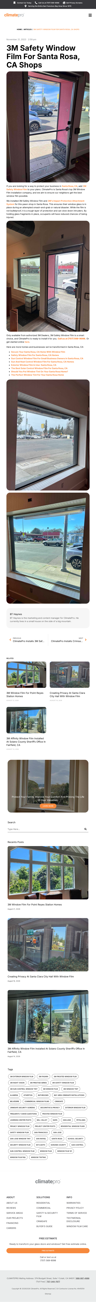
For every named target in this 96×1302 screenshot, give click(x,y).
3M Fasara (43, 1076)
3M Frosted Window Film (65, 1076)
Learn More (48, 806)
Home (19, 29)
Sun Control (77, 1145)
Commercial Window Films (37, 1101)
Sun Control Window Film (22, 1151)
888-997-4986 (82, 1278)
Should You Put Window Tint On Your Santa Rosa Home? (39, 371)
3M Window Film (50, 1089)
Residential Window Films (73, 1126)
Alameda (14, 1095)
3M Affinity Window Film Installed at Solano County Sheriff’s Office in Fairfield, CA (26, 741)
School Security (75, 1139)
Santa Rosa (57, 1139)
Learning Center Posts (20, 1120)
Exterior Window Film (75, 1108)
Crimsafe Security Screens (22, 1108)
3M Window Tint (70, 1089)
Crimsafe (59, 1101)
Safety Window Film (19, 1132)
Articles (28, 29)
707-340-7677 (53, 1281)
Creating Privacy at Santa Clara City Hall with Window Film (41, 976)
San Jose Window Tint (20, 1139)
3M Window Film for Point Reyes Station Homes (35, 904)
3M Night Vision (17, 1083)
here (27, 342)
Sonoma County (58, 1145)
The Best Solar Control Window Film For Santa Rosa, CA (39, 368)
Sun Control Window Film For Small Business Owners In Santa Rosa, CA (47, 358)
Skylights (40, 1145)
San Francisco (41, 1132)
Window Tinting (38, 1157)
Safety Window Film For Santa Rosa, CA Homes (35, 355)
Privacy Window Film (19, 1126)
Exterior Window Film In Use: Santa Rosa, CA (33, 365)
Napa (55, 1120)
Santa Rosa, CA (69, 186)
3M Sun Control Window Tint (23, 1089)
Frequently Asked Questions (23, 1114)
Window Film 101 (64, 1151)
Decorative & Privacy (50, 1108)
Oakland (67, 1120)
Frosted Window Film (52, 1114)
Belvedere (14, 1101)
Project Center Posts (45, 1126)
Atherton (28, 1095)
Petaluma (80, 1120)
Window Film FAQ (18, 1157)
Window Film (46, 1151)
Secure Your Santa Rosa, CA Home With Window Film (38, 352)
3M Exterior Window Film (21, 1076)
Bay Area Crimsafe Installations (69, 1095)
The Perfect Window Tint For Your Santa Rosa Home (37, 375)
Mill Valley (42, 1120)
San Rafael (41, 1139)
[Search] (85, 829)
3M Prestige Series (38, 1083)
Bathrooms (43, 1095)
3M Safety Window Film (63, 1083)
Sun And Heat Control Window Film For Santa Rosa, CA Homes (42, 361)
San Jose (57, 1132)
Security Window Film (20, 1145)
